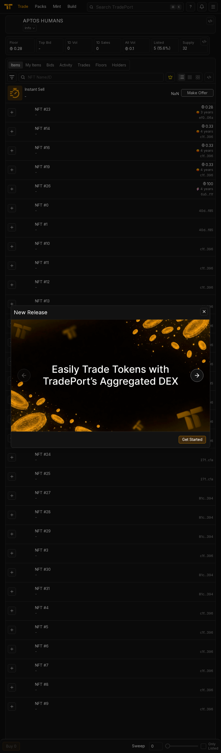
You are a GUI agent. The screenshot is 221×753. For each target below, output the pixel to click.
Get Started (192, 439)
